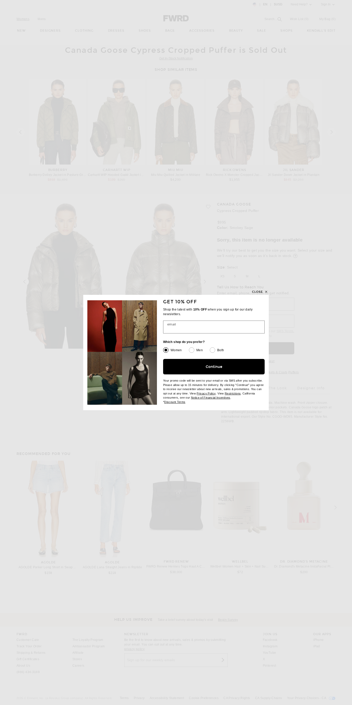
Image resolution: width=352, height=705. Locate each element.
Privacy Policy (206, 393)
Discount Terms (174, 401)
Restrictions (233, 393)
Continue (214, 367)
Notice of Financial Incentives (210, 397)
